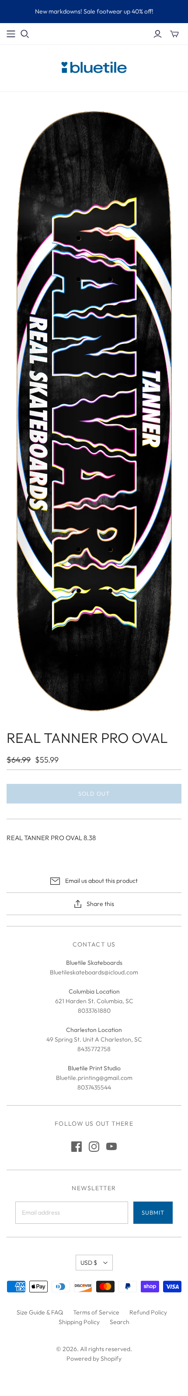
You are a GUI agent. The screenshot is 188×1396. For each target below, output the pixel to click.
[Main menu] (11, 34)
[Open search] (25, 34)
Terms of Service (96, 1312)
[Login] (157, 34)
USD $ (88, 1263)
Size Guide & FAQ (40, 1312)
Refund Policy (148, 1312)
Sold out (94, 793)
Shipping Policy (79, 1322)
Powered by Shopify (94, 1358)
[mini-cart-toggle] (174, 34)
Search (119, 1322)
